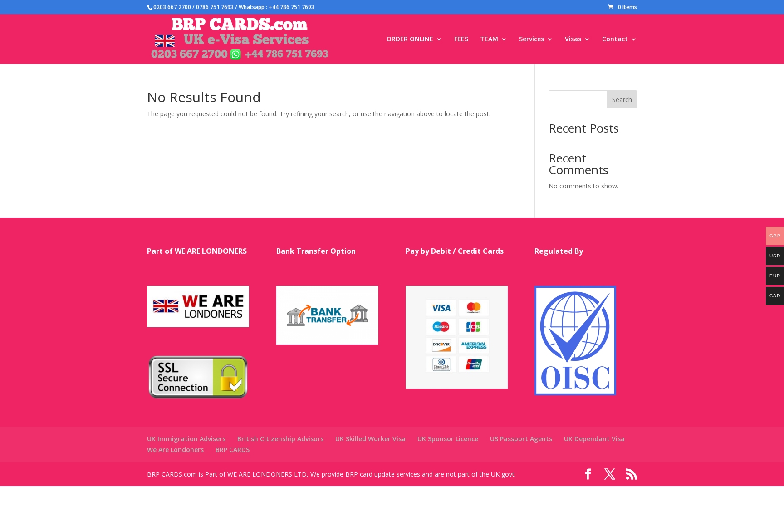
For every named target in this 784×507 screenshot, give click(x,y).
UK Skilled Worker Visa (370, 438)
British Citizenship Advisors (280, 438)
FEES (461, 39)
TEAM (489, 39)
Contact (615, 39)
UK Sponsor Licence (447, 438)
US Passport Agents (521, 438)
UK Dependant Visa (594, 438)
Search (622, 99)
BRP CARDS (233, 449)
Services (531, 39)
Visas (573, 39)
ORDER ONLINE (410, 39)
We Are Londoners (175, 449)
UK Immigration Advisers (186, 438)
